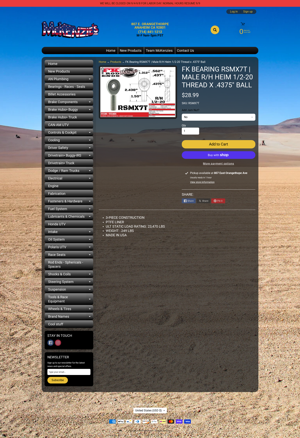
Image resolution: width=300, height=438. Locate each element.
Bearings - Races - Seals (66, 87)
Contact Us (185, 50)
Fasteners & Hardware (70, 202)
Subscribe (58, 380)
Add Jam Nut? (190, 110)
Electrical (70, 179)
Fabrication (56, 193)
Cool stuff (55, 324)
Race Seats (70, 255)
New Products (130, 50)
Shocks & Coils (70, 275)
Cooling (70, 141)
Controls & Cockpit (70, 133)
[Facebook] (50, 343)
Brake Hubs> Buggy (70, 110)
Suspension (70, 290)
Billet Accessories (62, 94)
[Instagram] (58, 343)
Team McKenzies (159, 50)
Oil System (70, 240)
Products (115, 62)
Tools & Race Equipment (70, 299)
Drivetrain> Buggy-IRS (70, 156)
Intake (70, 233)
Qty (184, 125)
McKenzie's (148, 431)
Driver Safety (70, 149)
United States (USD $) (148, 410)
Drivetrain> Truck (61, 163)
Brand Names (70, 317)
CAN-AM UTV (58, 125)
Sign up (248, 11)
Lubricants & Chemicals (70, 217)
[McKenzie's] (70, 29)
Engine (53, 186)
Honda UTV (57, 224)
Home (110, 50)
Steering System (70, 283)
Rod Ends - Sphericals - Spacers (65, 264)
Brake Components (70, 103)
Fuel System (70, 210)
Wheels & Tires (70, 310)
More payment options (218, 163)
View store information (202, 182)
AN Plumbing (70, 80)
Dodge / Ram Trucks (70, 171)
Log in (234, 11)
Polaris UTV (70, 248)
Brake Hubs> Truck (62, 117)
